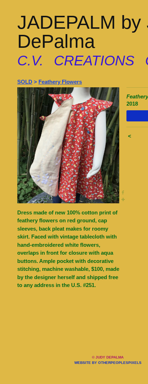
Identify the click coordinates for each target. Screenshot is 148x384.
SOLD (24, 82)
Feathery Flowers (60, 82)
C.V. (30, 60)
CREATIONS (94, 60)
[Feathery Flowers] (68, 145)
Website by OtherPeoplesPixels (108, 363)
